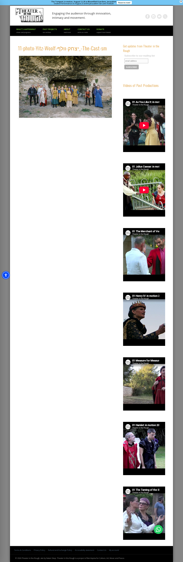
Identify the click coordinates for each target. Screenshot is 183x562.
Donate (104, 30)
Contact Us (84, 30)
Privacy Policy (39, 550)
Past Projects (50, 30)
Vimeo (159, 16)
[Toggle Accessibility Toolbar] (6, 275)
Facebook (147, 16)
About (67, 30)
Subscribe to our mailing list (139, 56)
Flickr (153, 16)
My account (114, 550)
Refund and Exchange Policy (60, 550)
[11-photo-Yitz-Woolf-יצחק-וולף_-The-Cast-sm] (65, 87)
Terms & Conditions (22, 550)
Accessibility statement (84, 550)
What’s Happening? (26, 30)
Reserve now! (124, 2)
